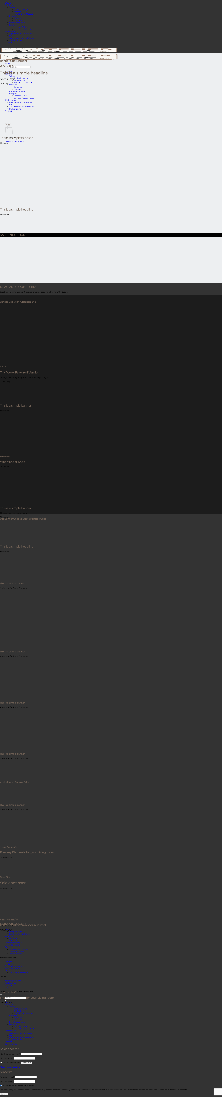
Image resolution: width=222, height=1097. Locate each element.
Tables (12, 7)
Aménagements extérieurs (21, 38)
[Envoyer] (5, 1000)
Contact (8, 42)
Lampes (13, 25)
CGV (6, 987)
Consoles (18, 20)
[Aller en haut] (1, 994)
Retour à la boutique (14, 142)
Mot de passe (7, 1058)
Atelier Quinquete (13, 981)
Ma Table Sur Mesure (23, 14)
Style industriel (16, 40)
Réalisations (10, 31)
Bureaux (18, 18)
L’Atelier (8, 3)
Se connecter (26, 1063)
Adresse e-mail (7, 1077)
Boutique (9, 5)
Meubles (13, 16)
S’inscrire (4, 1094)
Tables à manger (21, 9)
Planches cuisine (17, 23)
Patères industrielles (14, 943)
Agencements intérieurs (20, 34)
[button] (7, 63)
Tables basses (20, 12)
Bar (10, 36)
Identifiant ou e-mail (10, 1054)
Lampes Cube (20, 27)
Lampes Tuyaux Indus (24, 29)
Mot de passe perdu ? (10, 1067)
